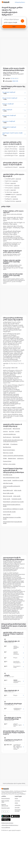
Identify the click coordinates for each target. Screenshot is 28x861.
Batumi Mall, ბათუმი (8, 490)
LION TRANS (6, 444)
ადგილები (17, 800)
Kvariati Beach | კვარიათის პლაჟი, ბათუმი (13, 501)
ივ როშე (17, 431)
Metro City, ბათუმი (7, 496)
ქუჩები (16, 803)
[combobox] (14, 20)
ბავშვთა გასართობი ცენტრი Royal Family (13, 455)
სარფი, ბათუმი (6, 514)
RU (7, 811)
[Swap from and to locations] (22, 21)
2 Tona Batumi (13, 444)
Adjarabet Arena (12, 458)
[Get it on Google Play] (5, 816)
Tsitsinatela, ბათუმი (16, 499)
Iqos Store (11, 431)
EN (3, 811)
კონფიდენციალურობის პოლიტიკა (9, 825)
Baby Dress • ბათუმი (8, 452)
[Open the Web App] (5, 819)
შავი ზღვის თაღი (7, 437)
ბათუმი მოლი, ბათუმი (17, 480)
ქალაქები (17, 807)
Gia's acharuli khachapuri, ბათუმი (11, 477)
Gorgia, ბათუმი (6, 499)
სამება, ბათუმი (17, 490)
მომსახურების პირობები (7, 823)
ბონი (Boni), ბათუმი (8, 483)
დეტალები (21, 146)
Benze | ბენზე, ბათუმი (8, 493)
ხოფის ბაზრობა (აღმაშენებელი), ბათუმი (13, 509)
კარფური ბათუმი (7, 428)
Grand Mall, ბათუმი (7, 474)
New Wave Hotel (7, 447)
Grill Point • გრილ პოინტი (9, 464)
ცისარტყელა (20, 458)
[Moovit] (5, 2)
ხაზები (16, 798)
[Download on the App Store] (15, 816)
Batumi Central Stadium (9, 450)
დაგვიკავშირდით (5, 827)
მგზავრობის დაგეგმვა (18, 810)
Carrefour (5, 431)
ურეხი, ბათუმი (16, 496)
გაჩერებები (17, 805)
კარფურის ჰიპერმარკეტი (9, 434)
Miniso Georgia (16, 428)
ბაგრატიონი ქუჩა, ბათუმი (9, 511)
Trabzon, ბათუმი (7, 480)
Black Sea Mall (16, 437)
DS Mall (5, 458)
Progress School (7, 461)
